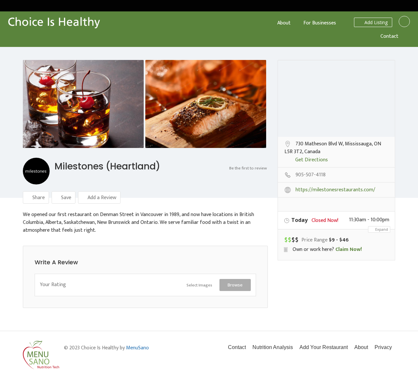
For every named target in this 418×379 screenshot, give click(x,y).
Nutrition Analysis (272, 347)
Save (65, 197)
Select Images (199, 285)
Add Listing (375, 22)
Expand (381, 229)
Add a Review (101, 197)
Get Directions (311, 160)
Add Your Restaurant (323, 347)
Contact (389, 36)
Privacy (383, 347)
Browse (235, 285)
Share (38, 197)
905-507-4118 (311, 175)
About (284, 23)
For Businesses (319, 23)
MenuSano (137, 347)
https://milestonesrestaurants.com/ (335, 190)
